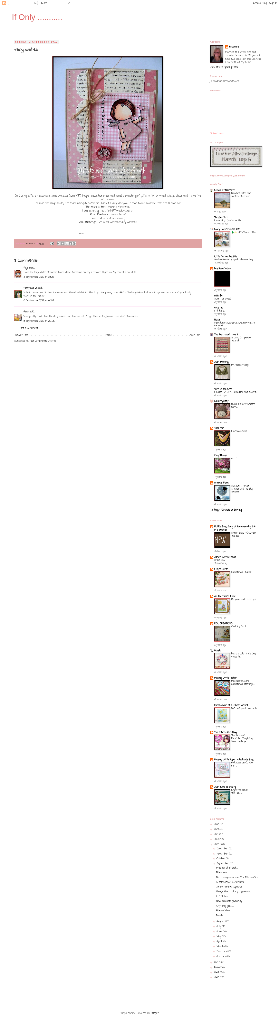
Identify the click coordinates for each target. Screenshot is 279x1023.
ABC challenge (87, 222)
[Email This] (59, 243)
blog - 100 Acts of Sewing (228, 510)
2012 (217, 844)
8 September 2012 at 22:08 (39, 321)
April (220, 942)
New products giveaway (229, 901)
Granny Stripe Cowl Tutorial (241, 339)
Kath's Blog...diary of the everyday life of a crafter (235, 528)
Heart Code (219, 560)
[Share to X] (66, 243)
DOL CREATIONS (223, 623)
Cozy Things (220, 455)
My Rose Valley (222, 269)
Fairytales (221, 872)
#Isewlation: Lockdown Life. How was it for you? (234, 324)
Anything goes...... (225, 906)
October (221, 859)
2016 (217, 824)
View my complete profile (224, 67)
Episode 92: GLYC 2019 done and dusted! (235, 392)
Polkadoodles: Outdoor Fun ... (242, 764)
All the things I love (225, 596)
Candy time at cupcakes (229, 887)
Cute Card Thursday (103, 218)
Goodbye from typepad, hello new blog (233, 260)
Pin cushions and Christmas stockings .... (243, 682)
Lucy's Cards (221, 569)
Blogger (155, 1013)
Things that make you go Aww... (233, 892)
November (223, 854)
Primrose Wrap (240, 365)
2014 (216, 834)
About (234, 458)
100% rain (219, 428)
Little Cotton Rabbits (225, 257)
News (217, 320)
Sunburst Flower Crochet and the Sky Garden (242, 489)
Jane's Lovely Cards (225, 557)
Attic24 (218, 296)
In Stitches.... (223, 896)
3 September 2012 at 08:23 (38, 277)
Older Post (194, 335)
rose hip (218, 308)
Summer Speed (222, 299)
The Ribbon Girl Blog (225, 732)
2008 (217, 977)
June (220, 932)
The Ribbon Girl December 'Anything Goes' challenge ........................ (241, 738)
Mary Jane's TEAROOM (227, 229)
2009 (217, 973)
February (222, 951)
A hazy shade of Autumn (230, 882)
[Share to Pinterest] (74, 243)
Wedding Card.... (239, 627)
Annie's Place (221, 483)
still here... (219, 311)
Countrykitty (221, 401)
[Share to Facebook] (70, 243)
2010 (216, 968)
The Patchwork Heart (226, 335)
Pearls (219, 915)
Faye (25, 268)
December (223, 849)
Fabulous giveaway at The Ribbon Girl (237, 877)
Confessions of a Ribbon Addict (231, 705)
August (221, 922)
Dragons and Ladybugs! (243, 599)
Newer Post (21, 335)
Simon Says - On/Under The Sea (244, 534)
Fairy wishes (223, 911)
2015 (217, 829)
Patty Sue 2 (30, 288)
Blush (217, 651)
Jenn (26, 312)
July (219, 926)
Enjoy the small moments (239, 791)
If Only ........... (37, 17)
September (223, 864)
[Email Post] (52, 243)
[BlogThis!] (62, 243)
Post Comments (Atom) (42, 341)
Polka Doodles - (99, 215)
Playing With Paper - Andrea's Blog (233, 760)
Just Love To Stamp (225, 787)
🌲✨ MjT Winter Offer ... (244, 232)
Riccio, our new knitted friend (243, 405)
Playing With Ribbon (225, 678)
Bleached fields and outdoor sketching (241, 195)
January (222, 956)
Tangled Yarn (221, 217)
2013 (217, 839)
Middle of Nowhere (224, 190)
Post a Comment (28, 328)
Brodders (234, 47)
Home (108, 335)
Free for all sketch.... (227, 868)
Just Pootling (221, 362)
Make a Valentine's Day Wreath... (243, 655)
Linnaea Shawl (239, 431)
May (219, 936)
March (220, 946)
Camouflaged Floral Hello (244, 708)
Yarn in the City (223, 389)
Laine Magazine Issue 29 (227, 220)
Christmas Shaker (241, 572)
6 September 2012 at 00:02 (38, 301)
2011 (216, 963)
